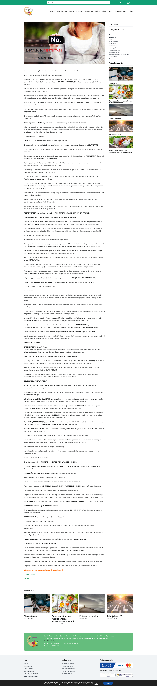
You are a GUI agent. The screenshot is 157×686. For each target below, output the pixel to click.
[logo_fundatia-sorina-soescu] (28, 8)
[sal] (125, 673)
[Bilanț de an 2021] (121, 126)
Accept (108, 683)
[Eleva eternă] (121, 74)
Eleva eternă (113, 83)
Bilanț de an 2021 (115, 134)
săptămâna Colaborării (45, 71)
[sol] (108, 673)
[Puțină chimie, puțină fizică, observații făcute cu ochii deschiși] (121, 142)
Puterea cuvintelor (115, 119)
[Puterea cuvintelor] (121, 110)
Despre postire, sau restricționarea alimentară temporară (120, 102)
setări (96, 684)
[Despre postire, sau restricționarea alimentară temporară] (121, 92)
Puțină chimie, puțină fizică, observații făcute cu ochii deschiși (120, 151)
